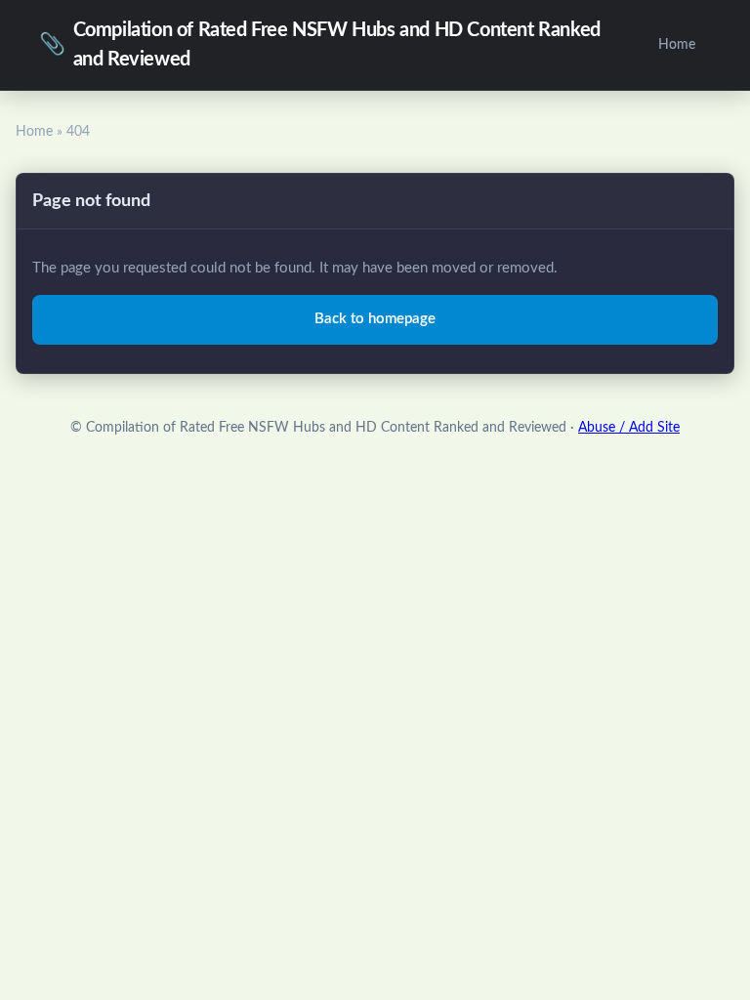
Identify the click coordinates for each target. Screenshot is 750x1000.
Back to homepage (375, 319)
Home (676, 44)
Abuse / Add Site (629, 428)
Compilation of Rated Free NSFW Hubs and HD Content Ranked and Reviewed (320, 45)
